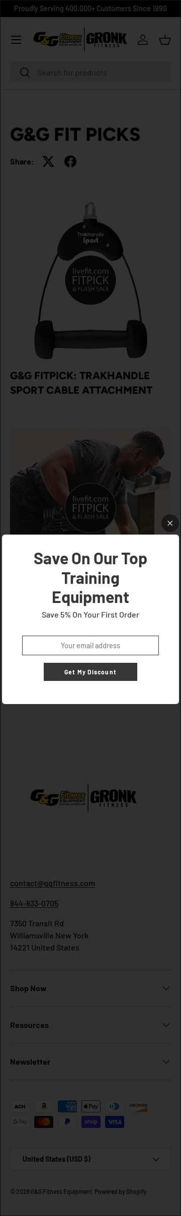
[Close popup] (170, 523)
